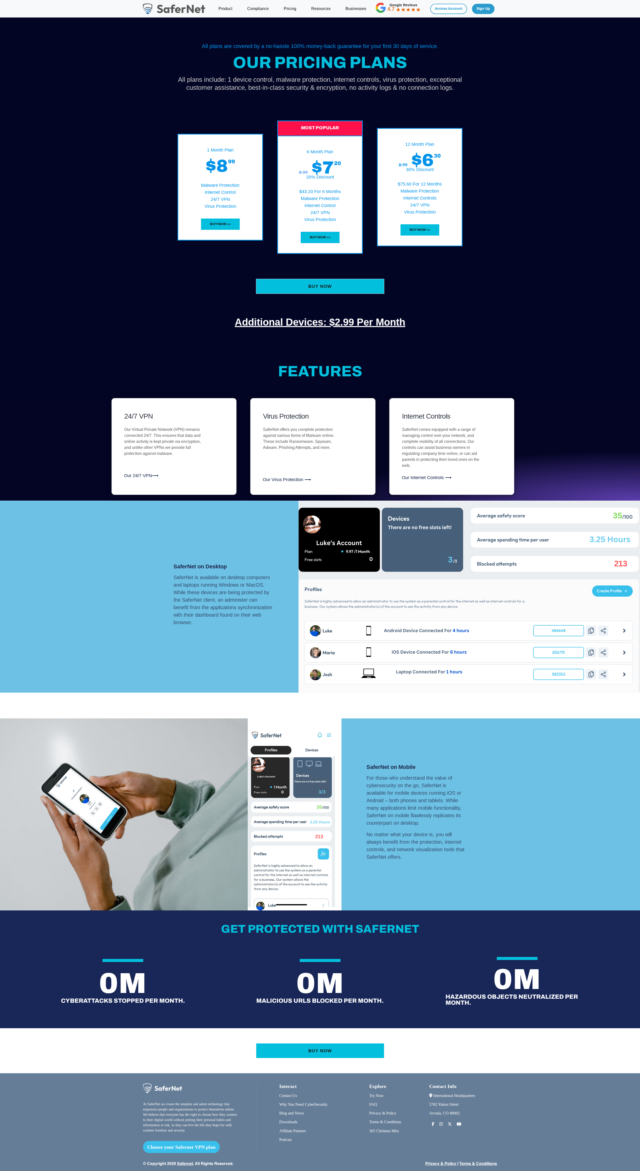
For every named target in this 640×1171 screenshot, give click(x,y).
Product (225, 9)
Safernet (185, 1164)
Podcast (285, 1139)
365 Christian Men (384, 1131)
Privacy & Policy (382, 1113)
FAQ (373, 1104)
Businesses (356, 9)
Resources (320, 9)
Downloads (288, 1122)
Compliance (258, 9)
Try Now (376, 1095)
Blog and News (291, 1113)
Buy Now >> (220, 224)
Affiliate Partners (292, 1131)
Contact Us (288, 1095)
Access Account (448, 9)
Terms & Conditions (385, 1122)
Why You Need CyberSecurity (303, 1104)
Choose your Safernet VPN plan (181, 1147)
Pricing (290, 9)
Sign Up (483, 9)
